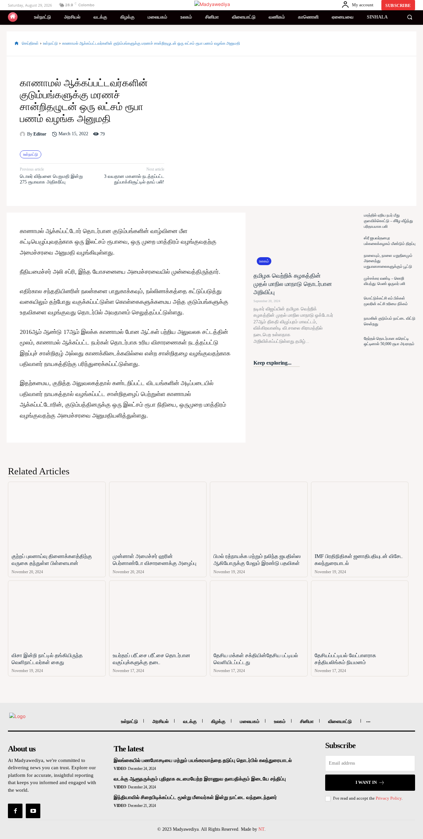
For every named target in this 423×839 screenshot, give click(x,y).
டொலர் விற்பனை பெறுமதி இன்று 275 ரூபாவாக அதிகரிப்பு (51, 179)
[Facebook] (356, 43)
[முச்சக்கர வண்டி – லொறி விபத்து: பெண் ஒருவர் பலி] (349, 281)
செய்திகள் (30, 43)
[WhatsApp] (401, 43)
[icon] (13, 17)
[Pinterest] (386, 43)
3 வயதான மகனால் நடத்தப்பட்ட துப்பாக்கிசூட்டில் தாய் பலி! (134, 179)
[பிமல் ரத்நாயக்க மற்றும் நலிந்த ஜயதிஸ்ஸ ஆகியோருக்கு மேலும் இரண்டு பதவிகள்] (258, 516)
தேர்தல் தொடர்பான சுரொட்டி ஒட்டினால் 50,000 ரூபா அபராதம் (389, 341)
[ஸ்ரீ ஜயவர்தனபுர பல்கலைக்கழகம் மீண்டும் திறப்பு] (349, 241)
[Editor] (23, 134)
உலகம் (264, 261)
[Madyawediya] (212, 4)
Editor (39, 134)
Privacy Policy (389, 798)
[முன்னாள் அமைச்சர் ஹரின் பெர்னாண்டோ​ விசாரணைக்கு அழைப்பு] (158, 516)
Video (120, 768)
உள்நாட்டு (50, 43)
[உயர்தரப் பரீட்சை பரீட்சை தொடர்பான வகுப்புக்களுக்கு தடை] (158, 615)
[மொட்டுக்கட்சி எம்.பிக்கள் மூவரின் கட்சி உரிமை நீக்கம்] (349, 301)
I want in (366, 782)
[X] (371, 43)
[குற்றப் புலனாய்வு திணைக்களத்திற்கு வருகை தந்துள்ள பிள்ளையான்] (56, 516)
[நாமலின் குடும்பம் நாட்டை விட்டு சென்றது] (349, 321)
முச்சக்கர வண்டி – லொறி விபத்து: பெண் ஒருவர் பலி (384, 281)
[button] (409, 17)
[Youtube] (33, 811)
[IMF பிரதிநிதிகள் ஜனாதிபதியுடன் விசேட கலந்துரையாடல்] (359, 516)
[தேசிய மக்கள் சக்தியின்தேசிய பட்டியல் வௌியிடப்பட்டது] (258, 615)
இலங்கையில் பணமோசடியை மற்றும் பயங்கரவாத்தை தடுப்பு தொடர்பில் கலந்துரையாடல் (203, 760)
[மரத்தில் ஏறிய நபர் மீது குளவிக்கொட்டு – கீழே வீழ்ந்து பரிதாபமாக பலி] (349, 221)
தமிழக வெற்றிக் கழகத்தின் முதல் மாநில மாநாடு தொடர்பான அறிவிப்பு (292, 284)
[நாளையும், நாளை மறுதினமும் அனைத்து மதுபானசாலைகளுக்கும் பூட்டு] (349, 261)
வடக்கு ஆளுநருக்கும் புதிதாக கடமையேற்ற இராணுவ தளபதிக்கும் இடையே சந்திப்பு (200, 778)
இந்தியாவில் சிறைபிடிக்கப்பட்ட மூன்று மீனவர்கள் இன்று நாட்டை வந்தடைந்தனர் (195, 797)
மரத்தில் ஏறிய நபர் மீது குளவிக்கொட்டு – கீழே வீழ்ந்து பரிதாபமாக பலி (388, 221)
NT (261, 829)
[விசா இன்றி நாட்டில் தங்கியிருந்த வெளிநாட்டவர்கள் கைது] (56, 615)
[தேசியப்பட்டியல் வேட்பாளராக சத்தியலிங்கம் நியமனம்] (359, 615)
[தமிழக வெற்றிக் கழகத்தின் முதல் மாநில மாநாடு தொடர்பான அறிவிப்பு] (293, 240)
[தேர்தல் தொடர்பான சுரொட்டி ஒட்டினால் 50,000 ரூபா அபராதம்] (349, 341)
